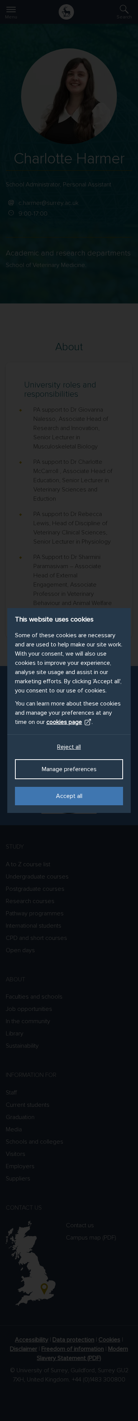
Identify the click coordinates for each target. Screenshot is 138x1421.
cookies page (64, 722)
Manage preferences (69, 769)
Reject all (69, 747)
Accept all (69, 796)
